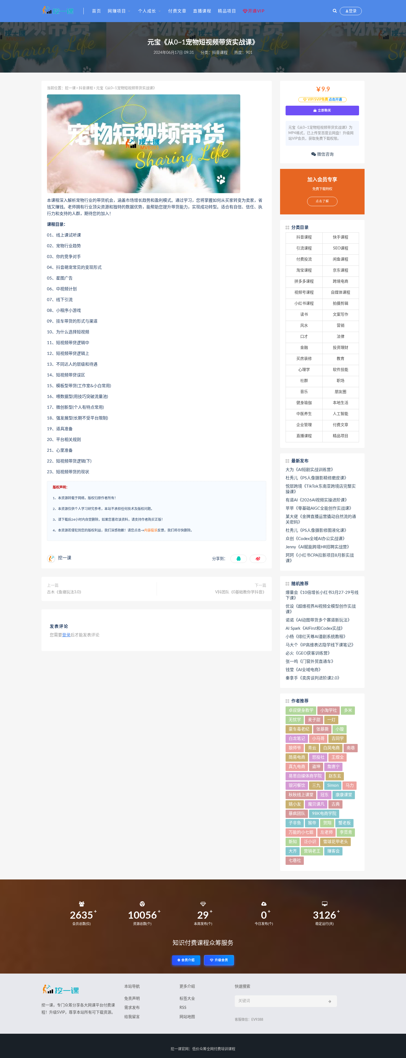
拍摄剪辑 (340, 303)
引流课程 (304, 248)
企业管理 (304, 425)
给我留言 (132, 1017)
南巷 (351, 748)
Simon (333, 785)
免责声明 (132, 999)
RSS (183, 1008)
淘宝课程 (304, 270)
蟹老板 (344, 823)
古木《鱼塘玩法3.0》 (65, 592)
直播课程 (202, 11)
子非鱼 (295, 823)
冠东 (324, 795)
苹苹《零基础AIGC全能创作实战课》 (319, 508)
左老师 (326, 832)
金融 (304, 348)
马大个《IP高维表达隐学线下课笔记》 (320, 645)
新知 (293, 842)
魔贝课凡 (316, 804)
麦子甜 (314, 720)
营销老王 (312, 851)
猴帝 (312, 823)
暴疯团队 (297, 814)
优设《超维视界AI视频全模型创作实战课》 (321, 609)
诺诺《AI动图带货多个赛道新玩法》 (319, 620)
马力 (350, 785)
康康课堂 (344, 795)
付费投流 (304, 259)
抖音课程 (220, 53)
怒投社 (318, 757)
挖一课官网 (180, 1049)
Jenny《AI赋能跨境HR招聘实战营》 (318, 547)
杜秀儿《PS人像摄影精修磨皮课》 (317, 478)
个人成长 (147, 11)
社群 (304, 381)
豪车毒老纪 (299, 729)
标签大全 (187, 999)
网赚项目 (117, 11)
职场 (340, 381)
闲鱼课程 (340, 259)
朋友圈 (340, 392)
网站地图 (187, 1017)
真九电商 (297, 767)
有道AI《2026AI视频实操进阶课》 (317, 500)
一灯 (331, 720)
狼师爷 (295, 748)
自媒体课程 (340, 292)
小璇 (340, 729)
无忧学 (295, 720)
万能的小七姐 (301, 832)
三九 (316, 785)
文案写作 (340, 315)
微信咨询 (325, 154)
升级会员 (221, 960)
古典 (335, 804)
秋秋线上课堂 (301, 795)
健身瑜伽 (304, 403)
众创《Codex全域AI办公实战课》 (316, 539)
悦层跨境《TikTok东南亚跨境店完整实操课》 (321, 489)
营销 (340, 326)
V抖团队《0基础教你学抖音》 (240, 592)
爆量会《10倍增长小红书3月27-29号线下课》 (322, 595)
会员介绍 (187, 960)
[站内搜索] (334, 11)
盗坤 (316, 767)
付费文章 (177, 11)
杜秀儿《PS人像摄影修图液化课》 (317, 530)
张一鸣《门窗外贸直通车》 (310, 662)
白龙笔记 (297, 739)
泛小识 (310, 842)
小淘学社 (328, 710)
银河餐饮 (297, 785)
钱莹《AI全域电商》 (304, 670)
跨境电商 (340, 281)
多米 (348, 710)
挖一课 (70, 88)
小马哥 (318, 739)
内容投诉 (150, 530)
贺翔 (327, 823)
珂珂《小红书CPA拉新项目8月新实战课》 (320, 558)
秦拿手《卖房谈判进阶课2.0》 (313, 678)
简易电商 (297, 757)
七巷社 (295, 860)
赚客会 (333, 851)
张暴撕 (322, 729)
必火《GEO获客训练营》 (309, 653)
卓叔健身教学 (301, 710)
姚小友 (295, 804)
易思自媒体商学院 (305, 776)
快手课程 (340, 237)
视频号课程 (304, 292)
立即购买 (324, 110)
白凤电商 (331, 748)
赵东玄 (335, 776)
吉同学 (337, 739)
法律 (340, 337)
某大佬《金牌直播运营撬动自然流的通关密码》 (321, 519)
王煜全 (337, 757)
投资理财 (340, 348)
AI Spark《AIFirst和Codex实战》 (315, 628)
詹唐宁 (333, 767)
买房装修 (304, 359)
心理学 (304, 370)
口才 (304, 337)
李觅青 (346, 832)
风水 (304, 326)
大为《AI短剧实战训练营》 (310, 470)
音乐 (304, 392)
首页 (96, 11)
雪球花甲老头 (335, 842)
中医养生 (304, 414)
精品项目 (227, 11)
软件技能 (340, 370)
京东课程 (340, 270)
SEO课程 (340, 248)
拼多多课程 (304, 281)
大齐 (293, 851)
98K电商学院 (324, 814)
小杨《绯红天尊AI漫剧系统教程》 (316, 637)
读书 (304, 315)
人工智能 (340, 414)
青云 (312, 748)
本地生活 (340, 403)
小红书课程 (304, 303)
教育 (340, 359)
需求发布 (132, 1008)
